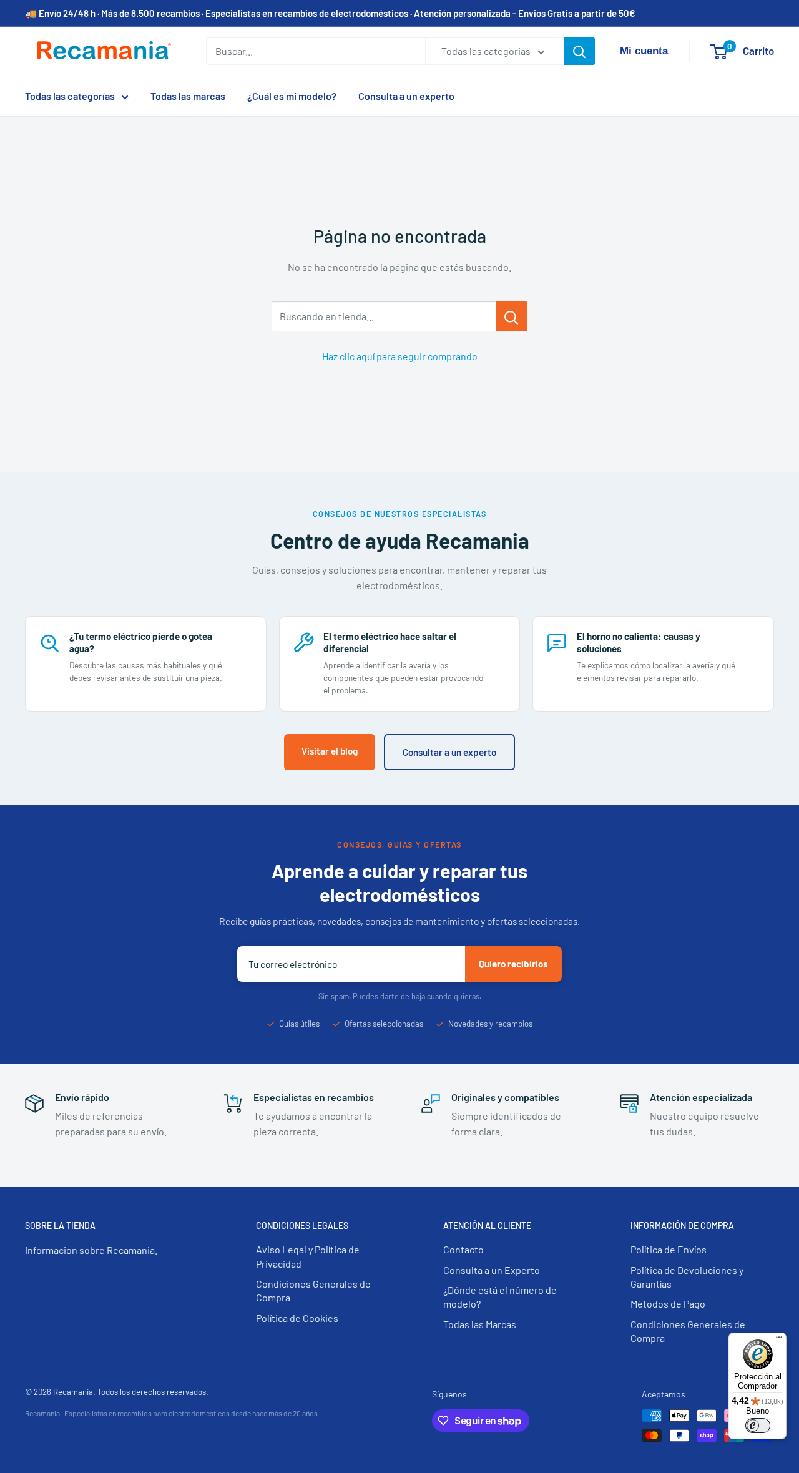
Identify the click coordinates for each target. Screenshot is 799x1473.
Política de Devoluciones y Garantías (686, 1276)
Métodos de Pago (667, 1303)
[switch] (757, 1425)
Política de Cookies (297, 1318)
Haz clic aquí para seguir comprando (400, 356)
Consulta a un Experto (491, 1270)
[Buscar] (579, 51)
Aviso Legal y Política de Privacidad (308, 1256)
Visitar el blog (329, 750)
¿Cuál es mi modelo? (291, 96)
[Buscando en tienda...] (511, 316)
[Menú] (779, 1340)
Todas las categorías (70, 96)
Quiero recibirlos (513, 963)
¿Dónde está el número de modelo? (500, 1296)
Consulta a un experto (406, 96)
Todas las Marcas (479, 1324)
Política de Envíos (668, 1249)
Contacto (463, 1249)
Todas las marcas (187, 96)
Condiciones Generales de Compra (313, 1290)
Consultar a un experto (449, 752)
